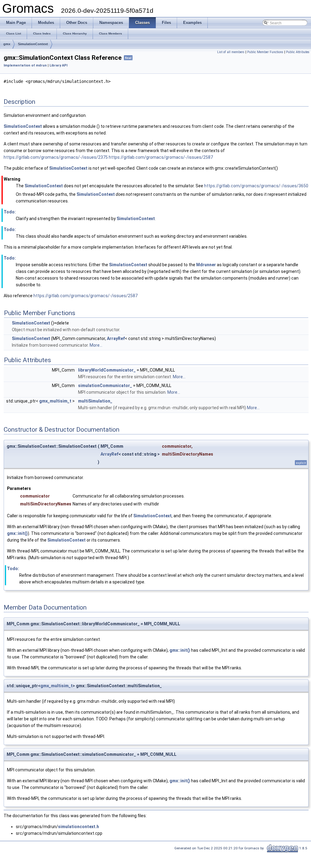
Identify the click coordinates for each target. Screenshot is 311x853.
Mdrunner (206, 264)
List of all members (230, 52)
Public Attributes (297, 52)
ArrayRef (116, 338)
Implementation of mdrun (25, 65)
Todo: (10, 211)
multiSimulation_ (95, 401)
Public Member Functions (265, 52)
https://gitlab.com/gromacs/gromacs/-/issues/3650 (256, 185)
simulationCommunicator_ (105, 385)
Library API (58, 65)
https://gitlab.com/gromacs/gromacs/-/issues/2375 (56, 157)
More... (96, 345)
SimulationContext (33, 44)
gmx (6, 44)
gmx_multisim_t (55, 401)
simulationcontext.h (78, 826)
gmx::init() (17, 533)
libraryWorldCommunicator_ (107, 370)
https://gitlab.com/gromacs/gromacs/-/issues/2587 (161, 157)
